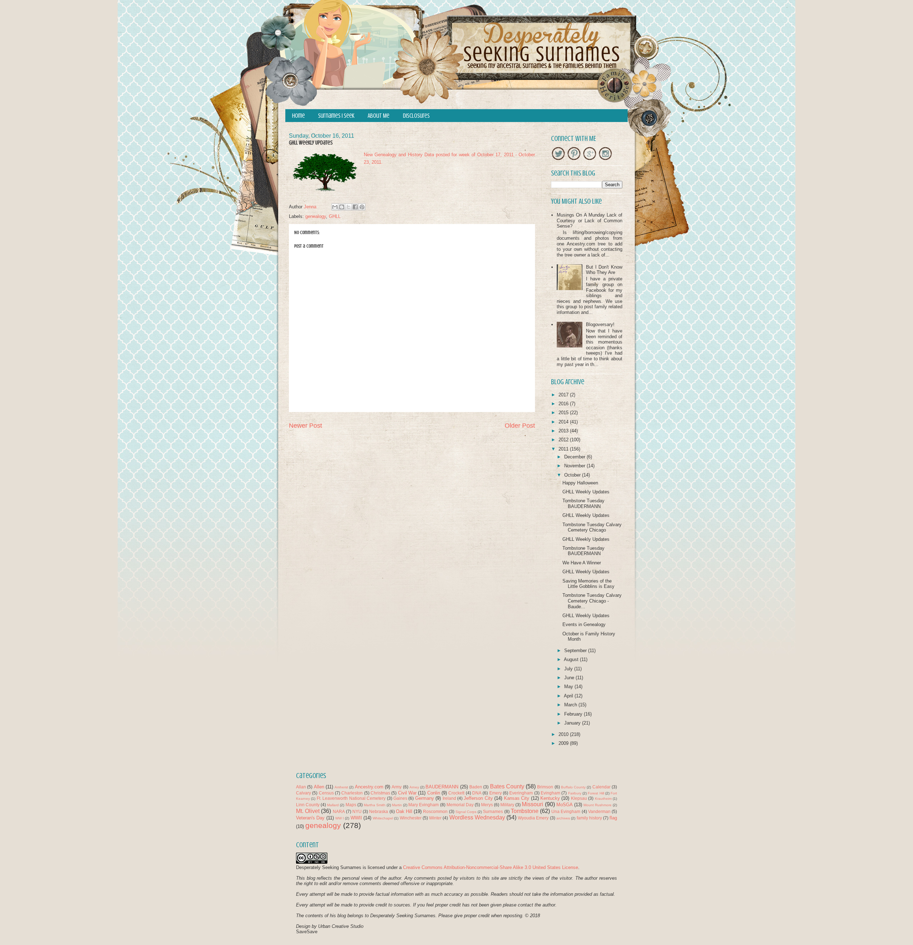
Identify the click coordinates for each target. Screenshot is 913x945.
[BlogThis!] (341, 206)
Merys (487, 804)
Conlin (433, 793)
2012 (564, 439)
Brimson (545, 786)
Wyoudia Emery (533, 818)
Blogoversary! (600, 324)
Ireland (449, 798)
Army (397, 786)
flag (613, 817)
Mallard (333, 805)
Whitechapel (383, 818)
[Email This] (334, 206)
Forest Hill (596, 793)
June (570, 677)
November (575, 465)
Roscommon (435, 811)
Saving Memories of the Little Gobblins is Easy (588, 583)
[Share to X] (348, 206)
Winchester (411, 818)
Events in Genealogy (584, 624)
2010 (564, 734)
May (569, 686)
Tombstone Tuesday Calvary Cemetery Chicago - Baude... (592, 601)
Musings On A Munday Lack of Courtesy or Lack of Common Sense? (589, 220)
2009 (564, 743)
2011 (564, 449)
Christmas (380, 793)
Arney (414, 787)
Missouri (532, 804)
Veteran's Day (310, 817)
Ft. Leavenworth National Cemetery (351, 798)
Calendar (601, 786)
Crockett (456, 793)
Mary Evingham (423, 804)
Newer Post (305, 425)
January (573, 723)
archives (563, 818)
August (572, 659)
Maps (351, 804)
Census (326, 793)
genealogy (315, 216)
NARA (339, 811)
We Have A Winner (581, 562)
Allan (301, 786)
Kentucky (550, 798)
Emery (495, 793)
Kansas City (516, 798)
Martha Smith (375, 805)
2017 (564, 394)
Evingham (550, 793)
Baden (475, 786)
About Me (378, 115)
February (574, 714)
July (569, 668)
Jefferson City (478, 798)
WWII (356, 817)
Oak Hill (404, 811)
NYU (357, 811)
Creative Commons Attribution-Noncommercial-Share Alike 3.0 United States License (490, 867)
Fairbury (574, 793)
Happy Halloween (580, 483)
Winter (435, 818)
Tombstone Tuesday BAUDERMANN (583, 503)
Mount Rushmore (597, 805)
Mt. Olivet (308, 811)
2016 (564, 403)
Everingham (521, 793)
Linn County (308, 804)
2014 (564, 422)
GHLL (335, 216)
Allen (319, 786)
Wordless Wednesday (477, 817)
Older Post (520, 425)
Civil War (407, 793)
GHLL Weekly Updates (585, 491)
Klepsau (579, 798)
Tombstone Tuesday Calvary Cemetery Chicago (592, 527)
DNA (476, 793)
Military (507, 804)
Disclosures (416, 115)
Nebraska (378, 811)
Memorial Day (460, 804)
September (576, 650)
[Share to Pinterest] (362, 206)
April (569, 695)
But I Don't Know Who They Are (604, 269)
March (571, 704)
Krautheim (603, 799)
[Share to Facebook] (355, 206)
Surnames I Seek (336, 115)
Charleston (352, 793)
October (573, 475)
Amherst (341, 787)
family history (589, 818)
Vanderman (599, 811)
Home (298, 115)
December (575, 456)
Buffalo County (573, 787)
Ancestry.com (369, 786)
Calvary (303, 793)
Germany (424, 798)
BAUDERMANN (441, 786)
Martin (397, 805)
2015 (564, 412)
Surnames (493, 811)
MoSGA (564, 804)
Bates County (507, 786)
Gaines (400, 798)
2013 (564, 430)
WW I (339, 818)
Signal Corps (465, 812)
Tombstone (525, 811)
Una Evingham (565, 811)
